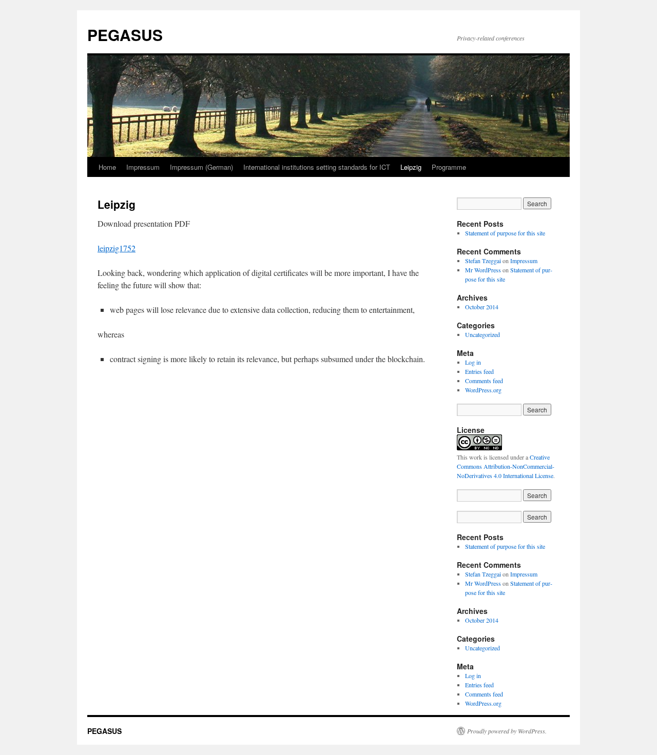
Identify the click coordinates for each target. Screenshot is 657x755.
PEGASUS (125, 35)
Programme (449, 167)
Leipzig (410, 167)
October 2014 (481, 307)
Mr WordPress (483, 270)
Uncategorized (482, 334)
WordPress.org (483, 390)
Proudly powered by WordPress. (507, 731)
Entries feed (479, 371)
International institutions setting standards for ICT (316, 167)
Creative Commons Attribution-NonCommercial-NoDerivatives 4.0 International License (505, 466)
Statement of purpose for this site (505, 233)
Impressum (143, 167)
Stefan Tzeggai (483, 260)
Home (107, 167)
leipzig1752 (117, 248)
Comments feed (484, 380)
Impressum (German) (201, 167)
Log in (473, 362)
